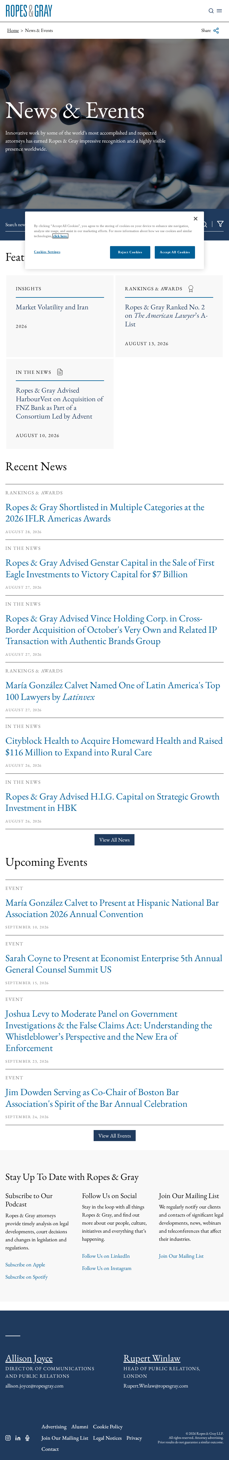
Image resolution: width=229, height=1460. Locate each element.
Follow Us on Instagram (106, 1268)
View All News (114, 839)
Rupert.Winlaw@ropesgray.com (155, 1385)
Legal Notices (107, 1437)
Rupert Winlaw (151, 1358)
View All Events (114, 1135)
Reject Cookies (130, 252)
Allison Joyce (28, 1358)
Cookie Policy (108, 1426)
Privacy (134, 1437)
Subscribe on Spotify (26, 1276)
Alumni (79, 1426)
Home (13, 30)
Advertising (53, 1426)
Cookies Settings (47, 252)
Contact (50, 1448)
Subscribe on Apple (25, 1264)
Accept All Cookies (175, 252)
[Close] (195, 218)
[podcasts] (27, 1438)
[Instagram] (8, 1438)
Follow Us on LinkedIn (106, 1255)
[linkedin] (18, 1438)
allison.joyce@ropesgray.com (34, 1385)
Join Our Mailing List (181, 1255)
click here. (60, 236)
